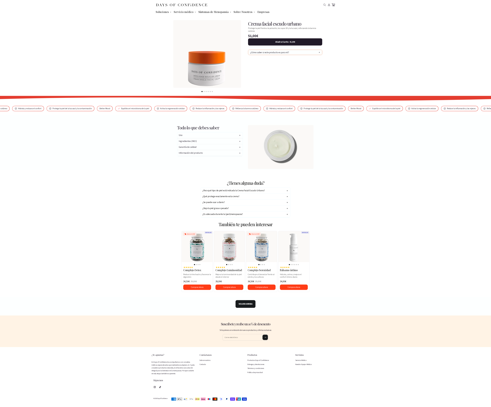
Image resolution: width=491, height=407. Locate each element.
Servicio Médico (301, 360)
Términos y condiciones (255, 368)
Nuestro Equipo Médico (303, 364)
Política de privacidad (255, 372)
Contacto (202, 364)
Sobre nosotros (204, 360)
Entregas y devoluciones (255, 364)
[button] (324, 5)
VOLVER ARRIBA (246, 303)
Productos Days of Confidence (258, 360)
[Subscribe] (265, 337)
